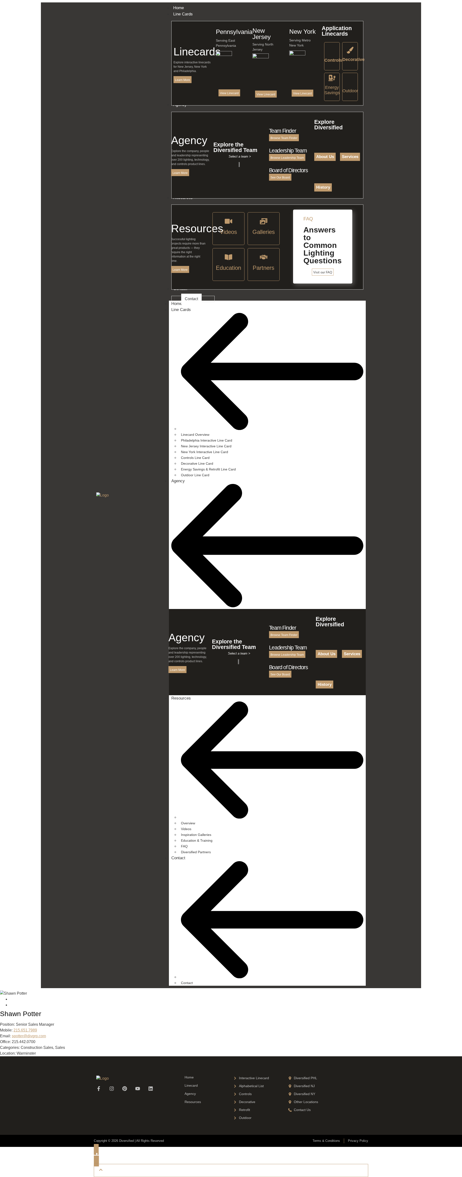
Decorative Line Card (197, 463)
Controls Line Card (195, 458)
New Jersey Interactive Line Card (206, 446)
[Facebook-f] (98, 1088)
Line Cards (181, 309)
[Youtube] (137, 1088)
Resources (181, 698)
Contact (178, 858)
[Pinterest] (124, 1088)
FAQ (184, 846)
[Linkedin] (150, 1088)
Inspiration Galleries (196, 835)
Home (176, 303)
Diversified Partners (196, 852)
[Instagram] (111, 1088)
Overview (188, 823)
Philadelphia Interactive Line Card (206, 440)
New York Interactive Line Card (204, 452)
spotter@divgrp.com (29, 1036)
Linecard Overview (195, 434)
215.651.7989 (25, 1030)
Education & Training (196, 840)
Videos (186, 829)
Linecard (191, 1085)
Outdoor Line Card (195, 475)
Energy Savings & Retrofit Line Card (208, 469)
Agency (178, 481)
